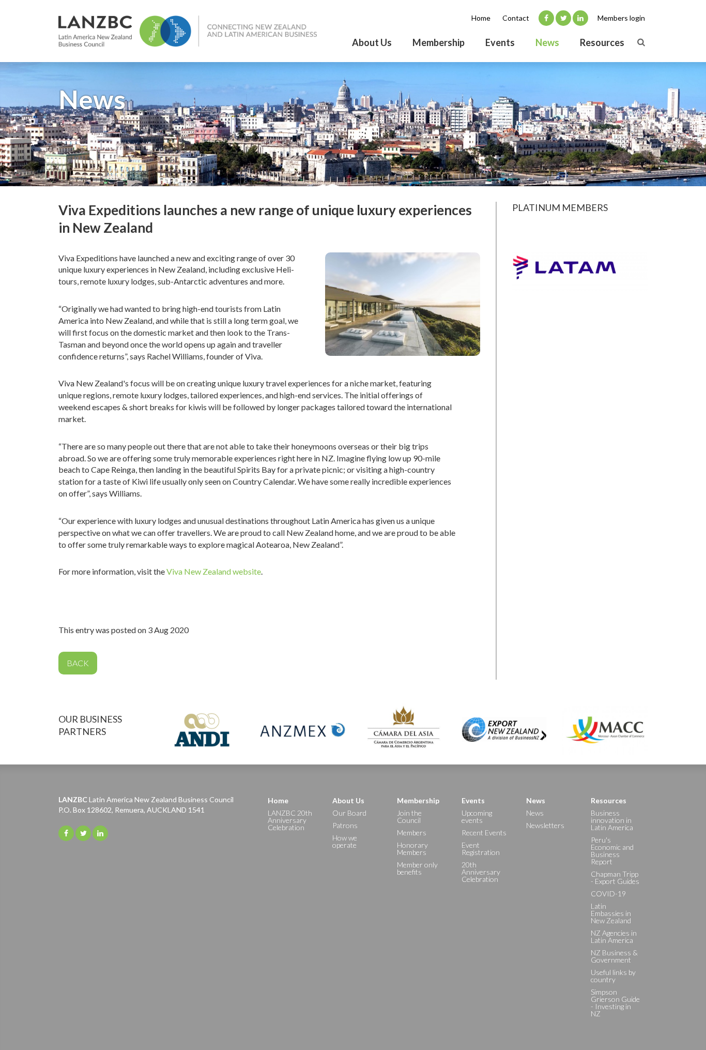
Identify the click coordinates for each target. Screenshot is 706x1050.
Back (78, 663)
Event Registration (481, 849)
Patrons (345, 825)
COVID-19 (608, 893)
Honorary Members (412, 849)
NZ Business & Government (614, 956)
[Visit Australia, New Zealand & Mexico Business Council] (302, 730)
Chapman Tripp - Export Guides (615, 877)
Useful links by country (613, 976)
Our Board (349, 812)
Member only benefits (417, 868)
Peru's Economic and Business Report (612, 850)
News (547, 42)
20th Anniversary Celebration (481, 871)
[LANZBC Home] (187, 31)
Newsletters (545, 825)
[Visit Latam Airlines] (580, 271)
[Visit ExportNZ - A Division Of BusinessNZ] (504, 730)
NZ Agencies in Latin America (614, 936)
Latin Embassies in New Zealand (611, 913)
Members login (621, 17)
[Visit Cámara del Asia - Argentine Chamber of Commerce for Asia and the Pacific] (403, 730)
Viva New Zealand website (213, 571)
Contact (515, 17)
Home (480, 17)
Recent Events (484, 832)
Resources (602, 42)
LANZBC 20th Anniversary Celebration (290, 820)
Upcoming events (477, 816)
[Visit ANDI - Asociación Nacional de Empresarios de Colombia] (201, 730)
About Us (372, 42)
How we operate (344, 841)
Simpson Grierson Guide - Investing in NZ (615, 1002)
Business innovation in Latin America (612, 820)
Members (411, 832)
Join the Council (409, 816)
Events (500, 42)
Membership (438, 42)
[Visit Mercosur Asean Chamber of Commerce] (605, 730)
